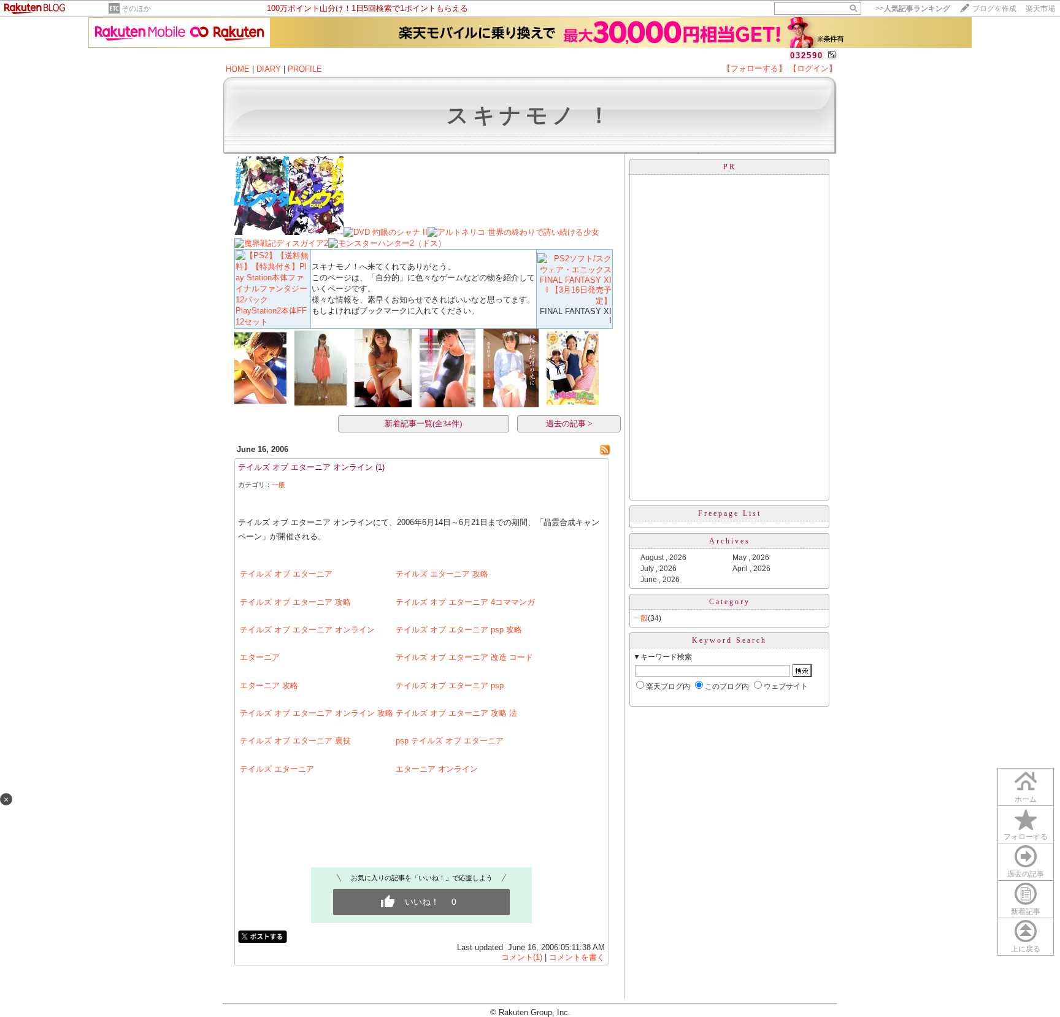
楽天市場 (1040, 8)
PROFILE (305, 69)
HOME (238, 69)
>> (912, 8)
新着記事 (1025, 911)
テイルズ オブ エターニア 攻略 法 (456, 713)
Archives (729, 541)
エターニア (260, 657)
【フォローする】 (754, 68)
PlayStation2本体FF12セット (271, 316)
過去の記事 (1025, 874)
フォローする (1026, 836)
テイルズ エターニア (277, 768)
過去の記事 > (569, 423)
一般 (278, 484)
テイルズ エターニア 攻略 (442, 573)
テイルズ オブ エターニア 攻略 (295, 602)
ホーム (1026, 799)
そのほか (136, 8)
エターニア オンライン (437, 768)
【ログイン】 (813, 68)
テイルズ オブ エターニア (286, 573)
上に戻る (1025, 949)
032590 (806, 55)
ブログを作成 (994, 8)
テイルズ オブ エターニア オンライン (305, 467)
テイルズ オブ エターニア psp (450, 685)
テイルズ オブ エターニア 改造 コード (464, 657)
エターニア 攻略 (269, 685)
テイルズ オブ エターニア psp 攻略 (459, 629)
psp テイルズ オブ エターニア (450, 740)
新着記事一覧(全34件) (423, 423)
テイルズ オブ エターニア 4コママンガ (465, 602)
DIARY (268, 69)
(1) (380, 467)
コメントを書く (577, 957)
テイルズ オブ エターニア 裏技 (295, 740)
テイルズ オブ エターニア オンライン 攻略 (316, 713)
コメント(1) (521, 957)
